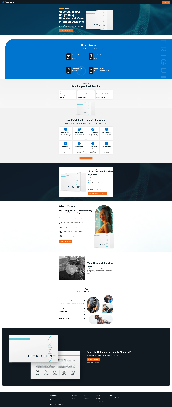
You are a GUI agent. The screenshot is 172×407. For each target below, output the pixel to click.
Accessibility (98, 398)
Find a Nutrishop (74, 395)
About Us (73, 398)
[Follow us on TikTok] (120, 398)
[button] (97, 193)
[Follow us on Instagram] (115, 398)
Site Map (97, 399)
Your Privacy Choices (99, 401)
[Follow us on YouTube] (118, 398)
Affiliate (73, 401)
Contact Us (85, 399)
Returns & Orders (86, 398)
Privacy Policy (98, 395)
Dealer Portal (74, 399)
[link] (166, 2)
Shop (85, 395)
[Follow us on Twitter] (113, 398)
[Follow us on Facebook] (111, 398)
